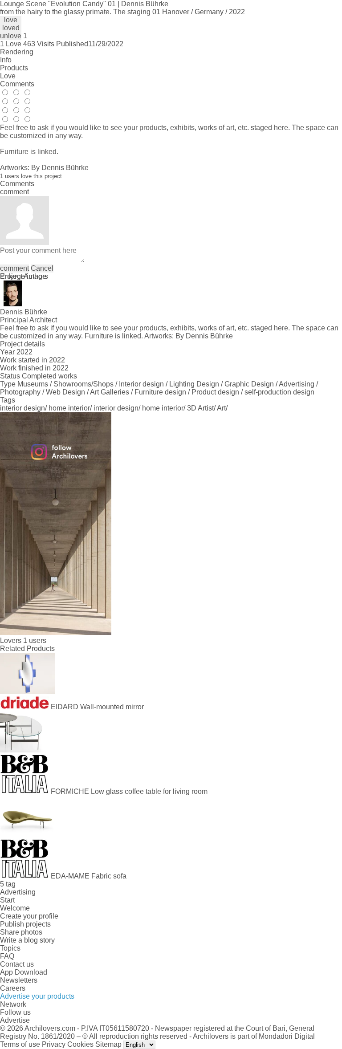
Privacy (53, 1044)
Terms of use (20, 1044)
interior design (22, 408)
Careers (12, 988)
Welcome (15, 908)
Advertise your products (37, 996)
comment (14, 268)
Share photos (21, 932)
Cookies (80, 1044)
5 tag (8, 884)
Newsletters (18, 980)
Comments (17, 84)
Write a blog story (27, 940)
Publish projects (25, 924)
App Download (23, 972)
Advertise (15, 1020)
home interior (69, 408)
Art (221, 408)
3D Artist (200, 408)
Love (8, 76)
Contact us (17, 964)
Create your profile (29, 916)
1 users (34, 640)
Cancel (42, 268)
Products (14, 68)
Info (6, 60)
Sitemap (108, 1044)
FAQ (7, 956)
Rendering (16, 52)
